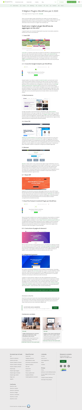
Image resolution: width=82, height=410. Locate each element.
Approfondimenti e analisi (30, 360)
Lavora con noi (44, 358)
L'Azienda (36, 2)
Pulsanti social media (14, 360)
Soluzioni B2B (28, 368)
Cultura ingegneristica (45, 360)
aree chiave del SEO (51, 54)
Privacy (42, 369)
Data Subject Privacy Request (46, 379)
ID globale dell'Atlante (29, 374)
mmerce (54, 111)
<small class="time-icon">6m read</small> (51, 336)
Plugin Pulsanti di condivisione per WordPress (49, 220)
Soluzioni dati (29, 2)
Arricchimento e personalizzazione (32, 362)
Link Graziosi (36, 270)
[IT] (80, 2)
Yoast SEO (24, 52)
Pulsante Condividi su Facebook (15, 362)
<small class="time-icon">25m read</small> (30, 337)
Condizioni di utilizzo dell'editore (47, 377)
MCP (11, 356)
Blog (43, 2)
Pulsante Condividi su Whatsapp (15, 364)
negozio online (47, 114)
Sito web (40, 5)
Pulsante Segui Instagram (14, 370)
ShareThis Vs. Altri (13, 386)
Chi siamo (43, 356)
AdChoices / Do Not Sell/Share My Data (48, 372)
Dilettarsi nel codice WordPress (28, 137)
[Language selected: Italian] (80, 2)
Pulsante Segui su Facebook (15, 372)
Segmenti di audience (29, 364)
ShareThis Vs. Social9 (14, 396)
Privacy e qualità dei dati (30, 372)
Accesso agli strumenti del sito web (71, 3)
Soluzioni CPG (28, 370)
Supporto (11, 379)
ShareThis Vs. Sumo (13, 398)
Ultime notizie (15, 5)
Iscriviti (55, 307)
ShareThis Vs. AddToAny (14, 390)
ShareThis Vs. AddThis (14, 388)
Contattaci (61, 2)
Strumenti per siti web (19, 2)
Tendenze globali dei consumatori (32, 377)
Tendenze (54, 5)
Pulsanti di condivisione (14, 358)
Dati (47, 5)
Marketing (32, 5)
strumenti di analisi (43, 80)
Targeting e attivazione (30, 358)
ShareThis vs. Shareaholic (14, 394)
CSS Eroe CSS (39, 139)
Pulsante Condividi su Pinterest (15, 366)
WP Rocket (50, 193)
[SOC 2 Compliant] (28, 406)
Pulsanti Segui (12, 368)
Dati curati (27, 366)
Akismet (23, 163)
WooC (50, 111)
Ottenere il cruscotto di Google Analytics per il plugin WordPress (42, 290)
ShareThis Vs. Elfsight (14, 392)
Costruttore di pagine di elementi (48, 246)
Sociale (24, 5)
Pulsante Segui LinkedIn (14, 374)
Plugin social (12, 377)
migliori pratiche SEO (26, 59)
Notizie (62, 5)
